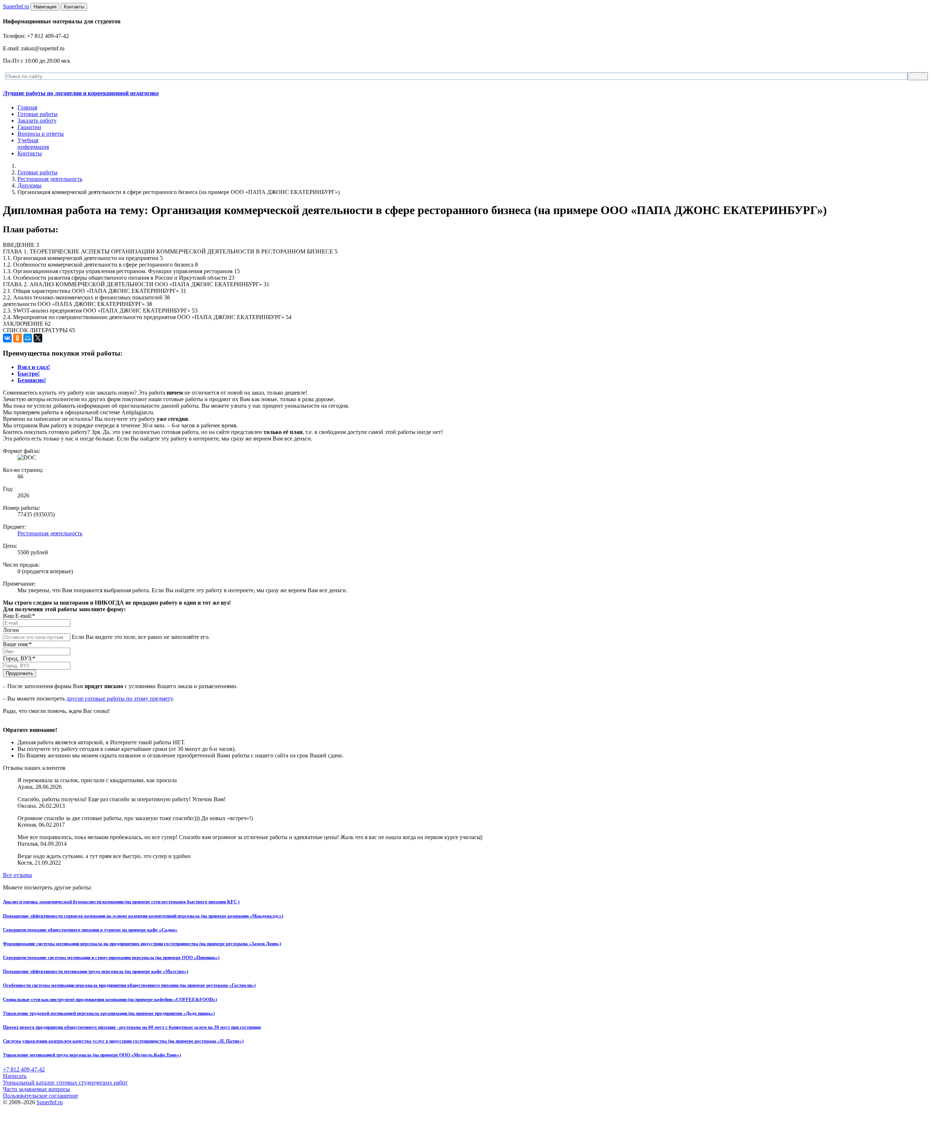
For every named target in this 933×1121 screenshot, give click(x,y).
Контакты (29, 153)
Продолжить (19, 673)
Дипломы (29, 185)
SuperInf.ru (49, 1102)
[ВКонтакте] (7, 338)
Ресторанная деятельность (49, 179)
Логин (11, 630)
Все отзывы (17, 875)
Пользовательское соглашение (40, 1096)
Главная (27, 107)
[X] (38, 338)
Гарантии (29, 127)
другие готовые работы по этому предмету (119, 698)
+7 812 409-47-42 (24, 1069)
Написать (15, 1076)
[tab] (33, 367)
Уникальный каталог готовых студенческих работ (65, 1082)
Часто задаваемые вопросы (36, 1089)
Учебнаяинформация (33, 143)
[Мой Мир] (27, 338)
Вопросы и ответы (40, 134)
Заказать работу (36, 120)
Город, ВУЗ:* (19, 658)
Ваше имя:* (17, 644)
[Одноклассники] (17, 338)
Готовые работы (37, 114)
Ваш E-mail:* (19, 616)
